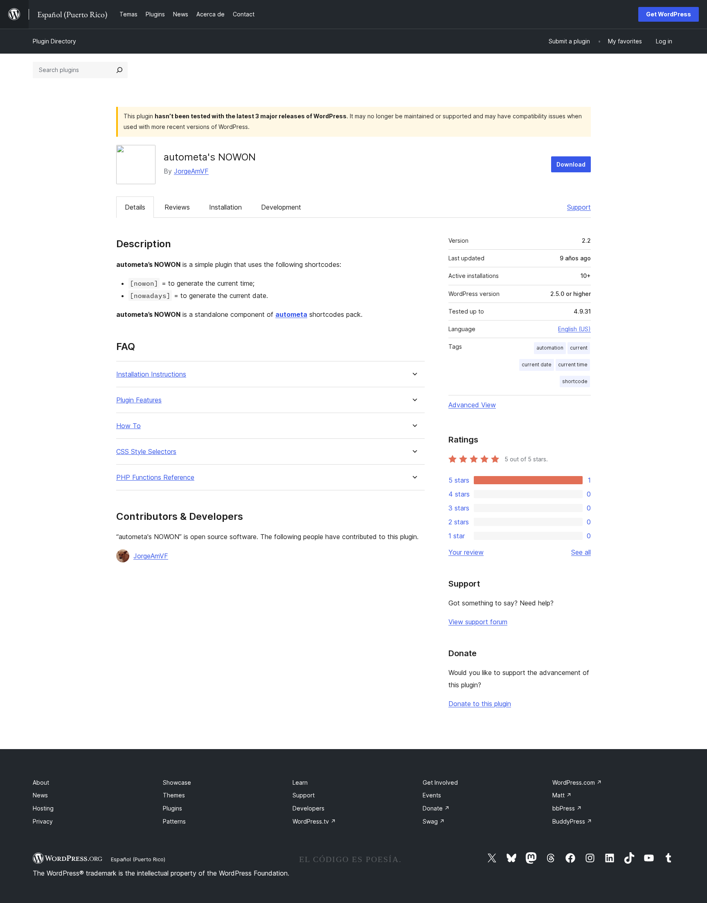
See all (581, 552)
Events (432, 795)
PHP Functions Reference (155, 477)
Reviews (177, 207)
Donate (436, 808)
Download (570, 164)
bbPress (567, 808)
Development (281, 207)
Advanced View (472, 405)
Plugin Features (139, 400)
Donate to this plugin (479, 704)
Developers (308, 808)
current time (573, 364)
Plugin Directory (54, 41)
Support (579, 207)
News (40, 795)
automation (549, 348)
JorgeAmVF (191, 171)
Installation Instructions (151, 374)
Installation (225, 207)
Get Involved (440, 782)
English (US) (574, 328)
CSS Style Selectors (146, 452)
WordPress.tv (314, 821)
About (41, 782)
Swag (434, 821)
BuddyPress (572, 821)
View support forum (477, 622)
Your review (466, 552)
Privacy (43, 821)
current (579, 348)
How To (128, 426)
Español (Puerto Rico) (138, 859)
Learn (300, 782)
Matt (562, 795)
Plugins (172, 808)
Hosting (43, 808)
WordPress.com (577, 782)
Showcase (177, 782)
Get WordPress (668, 14)
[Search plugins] (119, 70)
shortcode (575, 381)
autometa (291, 314)
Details (135, 207)
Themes (174, 795)
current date (537, 364)
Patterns (174, 821)
